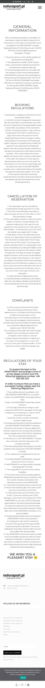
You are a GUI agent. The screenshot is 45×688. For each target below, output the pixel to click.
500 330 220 (12, 588)
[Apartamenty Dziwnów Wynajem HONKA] (18, 7)
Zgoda (23, 678)
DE (32, 1)
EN (28, 1)
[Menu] (39, 7)
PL (24, 1)
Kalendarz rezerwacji (11, 632)
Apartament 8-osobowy (12, 621)
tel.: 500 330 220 (17, 1)
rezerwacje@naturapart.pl (17, 586)
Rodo (5, 635)
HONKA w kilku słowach (12, 623)
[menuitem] (17, 1)
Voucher (6, 629)
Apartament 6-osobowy (12, 618)
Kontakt (6, 626)
